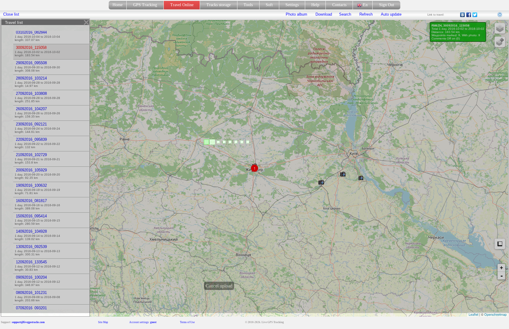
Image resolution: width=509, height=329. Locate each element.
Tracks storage (218, 5)
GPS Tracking (145, 5)
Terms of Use (187, 322)
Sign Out (386, 5)
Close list (11, 14)
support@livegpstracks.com (28, 322)
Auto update (390, 14)
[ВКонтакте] (463, 15)
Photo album (296, 14)
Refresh (366, 14)
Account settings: (142, 322)
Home (118, 5)
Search (345, 14)
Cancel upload (219, 285)
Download (323, 14)
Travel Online (182, 5)
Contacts (339, 5)
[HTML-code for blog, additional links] (500, 14)
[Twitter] (475, 15)
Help (315, 5)
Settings (292, 5)
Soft (269, 5)
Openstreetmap (495, 314)
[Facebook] (469, 15)
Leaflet (473, 314)
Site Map (103, 322)
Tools (248, 5)
